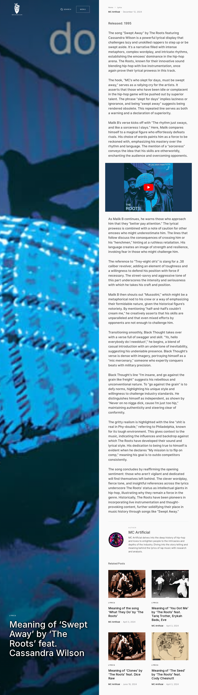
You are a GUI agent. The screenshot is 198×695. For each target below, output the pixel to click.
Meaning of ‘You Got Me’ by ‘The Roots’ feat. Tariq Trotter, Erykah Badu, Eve (170, 614)
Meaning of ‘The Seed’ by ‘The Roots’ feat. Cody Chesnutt (168, 674)
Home (110, 7)
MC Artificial (139, 532)
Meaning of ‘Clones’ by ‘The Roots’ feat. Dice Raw (125, 674)
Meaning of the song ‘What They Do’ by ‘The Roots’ (125, 612)
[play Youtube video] (148, 187)
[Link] (126, 584)
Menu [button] (83, 9)
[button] (65, 9)
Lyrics (12, 615)
